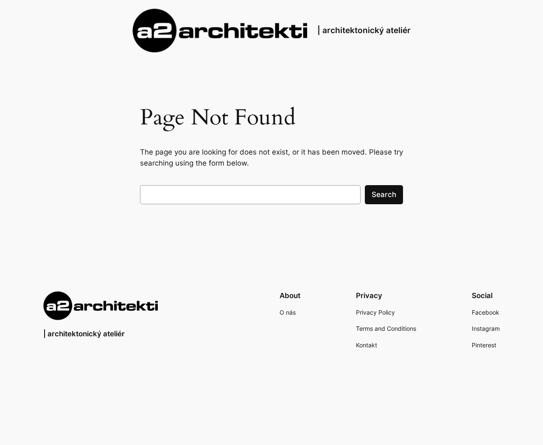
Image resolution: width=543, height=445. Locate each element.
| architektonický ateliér (364, 30)
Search (384, 194)
